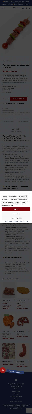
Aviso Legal (25, 221)
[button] (29, 193)
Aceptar (16, 209)
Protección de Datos (17, 221)
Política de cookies (8, 221)
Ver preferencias (16, 218)
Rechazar (16, 213)
